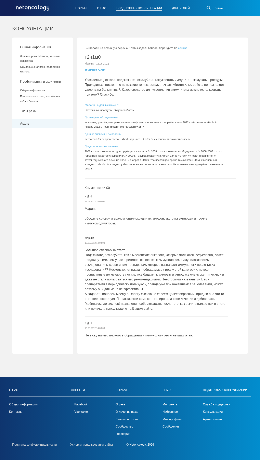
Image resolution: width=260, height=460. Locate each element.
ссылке (182, 48)
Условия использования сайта (91, 444)
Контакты (15, 411)
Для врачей (181, 8)
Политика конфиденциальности (34, 444)
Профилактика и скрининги (40, 81)
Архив (24, 123)
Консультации (213, 411)
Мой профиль (172, 419)
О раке (120, 404)
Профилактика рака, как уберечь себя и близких (40, 99)
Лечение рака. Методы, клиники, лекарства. (40, 58)
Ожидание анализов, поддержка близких (40, 69)
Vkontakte (81, 411)
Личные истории (127, 419)
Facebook (81, 404)
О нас (101, 8)
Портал (81, 8)
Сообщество (124, 426)
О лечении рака (127, 411)
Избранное (170, 411)
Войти (218, 8)
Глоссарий (123, 433)
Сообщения (170, 426)
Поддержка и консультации (139, 8)
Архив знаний (212, 419)
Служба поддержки (216, 404)
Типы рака (28, 111)
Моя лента (169, 404)
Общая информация (35, 47)
